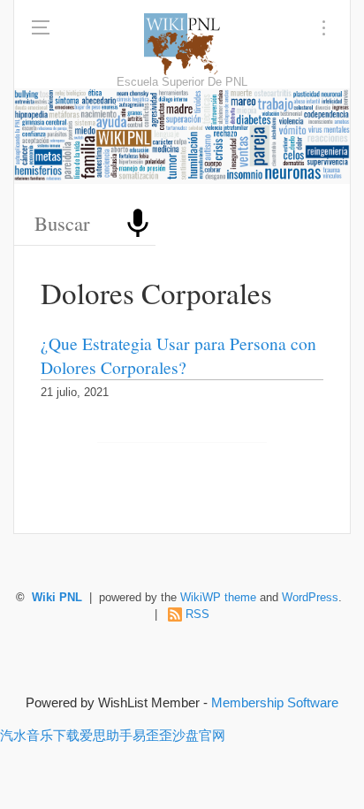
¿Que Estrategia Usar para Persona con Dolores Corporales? (178, 355)
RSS (197, 614)
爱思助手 (106, 735)
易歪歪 (152, 735)
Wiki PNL (57, 597)
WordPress (310, 597)
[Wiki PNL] (182, 44)
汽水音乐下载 (40, 735)
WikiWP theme (218, 597)
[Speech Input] (137, 223)
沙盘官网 (198, 735)
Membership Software (274, 702)
